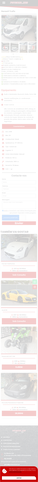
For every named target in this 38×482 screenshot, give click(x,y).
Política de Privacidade (15, 472)
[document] (19, 241)
